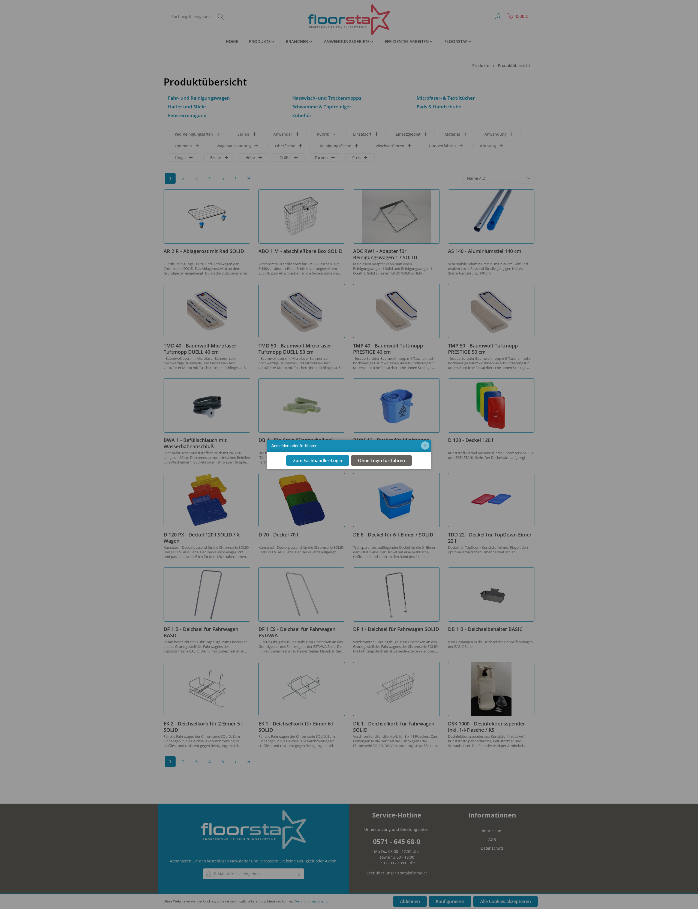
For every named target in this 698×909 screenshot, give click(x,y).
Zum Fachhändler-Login (317, 461)
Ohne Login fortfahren (381, 461)
